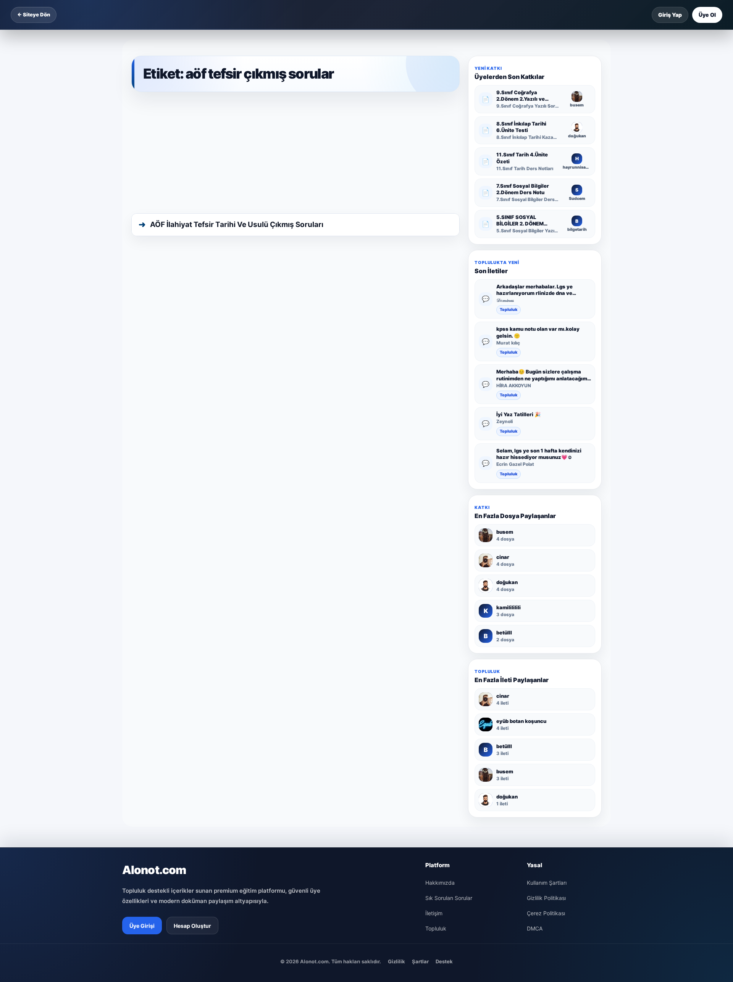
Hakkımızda (440, 882)
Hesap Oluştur (192, 925)
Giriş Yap (670, 14)
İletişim (433, 913)
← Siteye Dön (33, 14)
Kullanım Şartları (547, 882)
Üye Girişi (142, 925)
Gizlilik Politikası (546, 898)
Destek (444, 961)
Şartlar (420, 961)
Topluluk (508, 309)
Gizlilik (396, 961)
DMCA (534, 928)
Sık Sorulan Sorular (448, 898)
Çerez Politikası (546, 913)
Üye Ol (707, 14)
